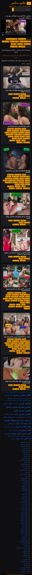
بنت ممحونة (23, 94)
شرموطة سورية (19, 417)
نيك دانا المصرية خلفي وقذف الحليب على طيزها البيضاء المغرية (17, 382)
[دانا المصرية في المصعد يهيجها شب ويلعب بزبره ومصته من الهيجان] (16, 77)
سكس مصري (22, 39)
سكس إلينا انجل (14, 132)
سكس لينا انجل (26, 134)
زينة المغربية (24, 498)
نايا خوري (25, 563)
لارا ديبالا (26, 553)
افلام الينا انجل (24, 442)
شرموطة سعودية (27, 417)
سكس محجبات (24, 530)
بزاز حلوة (9, 130)
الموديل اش (25, 452)
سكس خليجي (10, 186)
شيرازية (26, 546)
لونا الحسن (25, 555)
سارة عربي (25, 500)
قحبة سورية (12, 426)
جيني (26, 476)
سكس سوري (24, 522)
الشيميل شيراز (24, 446)
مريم (26, 558)
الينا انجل (23, 140)
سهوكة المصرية (24, 542)
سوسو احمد (25, 544)
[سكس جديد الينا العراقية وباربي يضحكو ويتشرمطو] (16, 323)
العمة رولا (25, 448)
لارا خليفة (25, 552)
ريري (26, 492)
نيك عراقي (14, 138)
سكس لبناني (24, 528)
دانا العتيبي (25, 482)
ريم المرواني (24, 494)
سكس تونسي (24, 512)
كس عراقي (10, 136)
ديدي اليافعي (24, 486)
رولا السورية (25, 490)
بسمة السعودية (24, 470)
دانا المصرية (21, 46)
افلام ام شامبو (24, 444)
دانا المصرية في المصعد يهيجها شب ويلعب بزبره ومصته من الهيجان (17, 90)
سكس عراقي (26, 142)
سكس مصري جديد (25, 41)
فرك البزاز (22, 136)
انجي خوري (25, 458)
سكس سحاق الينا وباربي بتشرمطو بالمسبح (19, 126)
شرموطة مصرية (11, 420)
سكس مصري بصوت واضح (18, 406)
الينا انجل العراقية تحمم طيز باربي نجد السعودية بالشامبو (18, 171)
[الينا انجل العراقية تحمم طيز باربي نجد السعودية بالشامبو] (16, 157)
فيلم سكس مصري (23, 426)
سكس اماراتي (24, 508)
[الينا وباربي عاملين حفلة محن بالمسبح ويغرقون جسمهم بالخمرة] (16, 276)
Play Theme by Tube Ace (9, 574)
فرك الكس (11, 423)
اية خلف (26, 462)
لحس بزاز (20, 44)
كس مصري (27, 44)
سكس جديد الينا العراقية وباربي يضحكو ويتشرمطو (17, 336)
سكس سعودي (26, 188)
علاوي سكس (18, 3)
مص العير (29, 436)
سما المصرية (24, 538)
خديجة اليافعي (24, 480)
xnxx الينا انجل (17, 128)
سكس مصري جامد (11, 39)
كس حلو (17, 430)
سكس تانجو (25, 510)
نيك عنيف (13, 438)
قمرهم (26, 549)
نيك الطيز (10, 436)
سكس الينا (7, 132)
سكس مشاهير (24, 532)
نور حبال (26, 565)
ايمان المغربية (24, 464)
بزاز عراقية (27, 132)
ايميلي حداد (25, 466)
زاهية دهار (25, 496)
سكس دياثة (13, 400)
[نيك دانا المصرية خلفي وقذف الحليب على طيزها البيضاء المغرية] (16, 368)
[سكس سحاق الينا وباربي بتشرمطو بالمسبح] (16, 113)
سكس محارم (16, 403)
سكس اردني (25, 506)
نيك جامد (22, 184)
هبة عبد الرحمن (24, 567)
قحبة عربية (16, 136)
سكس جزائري (24, 514)
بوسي (26, 472)
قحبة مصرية (5, 41)
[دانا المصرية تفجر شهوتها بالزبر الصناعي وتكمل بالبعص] (16, 203)
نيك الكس (13, 44)
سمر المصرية (24, 540)
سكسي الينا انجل (18, 134)
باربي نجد (18, 140)
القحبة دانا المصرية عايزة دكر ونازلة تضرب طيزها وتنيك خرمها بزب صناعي (17, 253)
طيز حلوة (10, 94)
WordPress (18, 574)
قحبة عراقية (21, 182)
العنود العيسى (24, 450)
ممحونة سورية (23, 436)
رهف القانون (24, 488)
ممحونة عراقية (26, 138)
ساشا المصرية (24, 502)
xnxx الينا (24, 128)
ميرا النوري (25, 559)
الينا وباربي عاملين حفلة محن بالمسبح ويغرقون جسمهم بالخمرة (18, 289)
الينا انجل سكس (15, 130)
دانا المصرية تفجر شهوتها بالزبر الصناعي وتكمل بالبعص (18, 217)
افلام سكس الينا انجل (25, 130)
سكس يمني (25, 536)
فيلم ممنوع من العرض (22, 548)
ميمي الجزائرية (24, 561)
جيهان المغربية (24, 478)
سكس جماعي (24, 516)
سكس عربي (19, 142)
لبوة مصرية (15, 433)
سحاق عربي (13, 46)
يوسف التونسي (24, 571)
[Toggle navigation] (29, 3)
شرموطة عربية (14, 41)
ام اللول (26, 456)
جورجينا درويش (24, 474)
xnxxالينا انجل (10, 128)
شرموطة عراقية (9, 134)
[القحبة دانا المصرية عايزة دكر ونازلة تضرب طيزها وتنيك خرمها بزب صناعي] (16, 239)
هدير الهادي (25, 569)
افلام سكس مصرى (22, 394)
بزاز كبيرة (21, 178)
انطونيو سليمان (24, 460)
